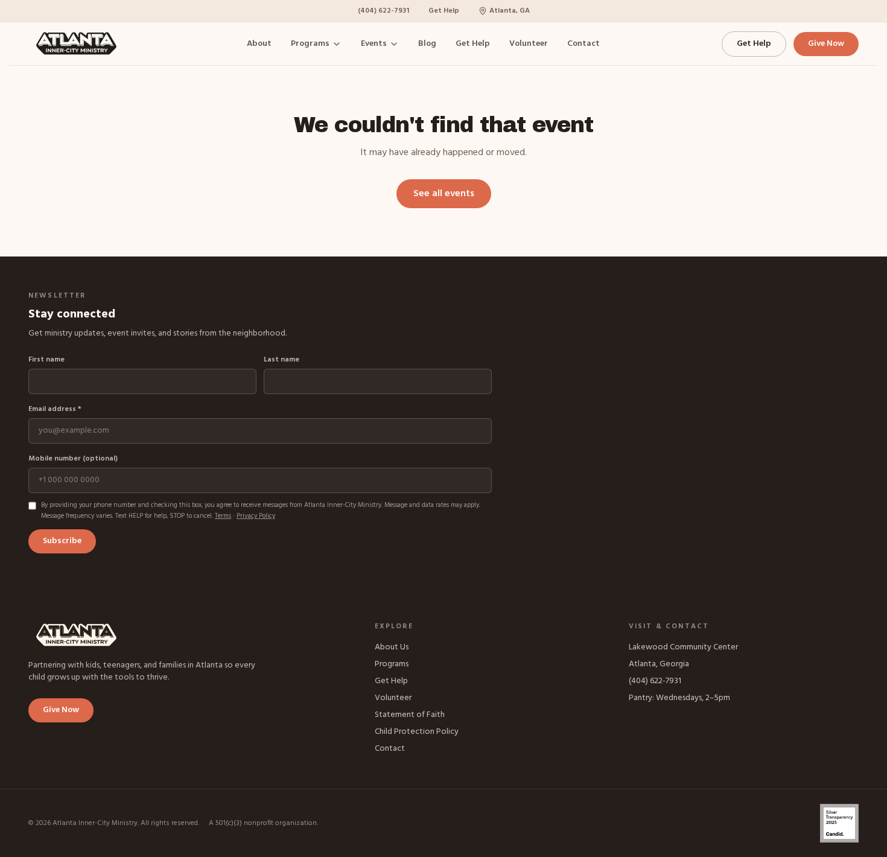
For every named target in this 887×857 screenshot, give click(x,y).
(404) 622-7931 (383, 11)
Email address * (54, 409)
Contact (583, 44)
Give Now (826, 44)
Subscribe (62, 541)
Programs (310, 44)
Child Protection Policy (417, 732)
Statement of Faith (410, 715)
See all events (443, 194)
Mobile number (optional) (73, 459)
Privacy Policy (256, 516)
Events (374, 44)
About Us (392, 647)
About (259, 44)
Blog (427, 44)
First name (46, 360)
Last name (281, 360)
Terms (223, 516)
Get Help (443, 11)
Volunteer (528, 44)
